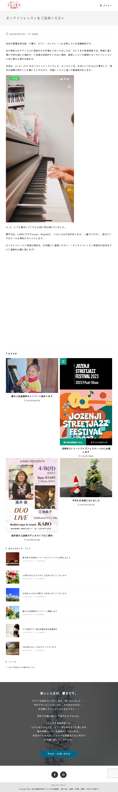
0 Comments (40, 561)
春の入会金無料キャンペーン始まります (32, 396)
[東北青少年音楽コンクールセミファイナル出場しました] (12, 559)
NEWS (35, 34)
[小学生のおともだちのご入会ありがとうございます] (12, 576)
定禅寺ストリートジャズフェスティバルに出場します (86, 450)
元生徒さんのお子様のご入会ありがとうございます (44, 593)
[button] (59, 753)
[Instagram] (63, 774)
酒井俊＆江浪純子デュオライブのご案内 (32, 535)
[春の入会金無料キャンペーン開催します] (12, 612)
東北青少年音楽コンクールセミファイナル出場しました (46, 557)
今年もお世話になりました (86, 500)
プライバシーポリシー (59, 785)
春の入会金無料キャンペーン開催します (39, 611)
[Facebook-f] (54, 774)
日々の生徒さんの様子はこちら (22, 667)
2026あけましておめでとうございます (39, 647)
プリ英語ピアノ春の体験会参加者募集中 (39, 629)
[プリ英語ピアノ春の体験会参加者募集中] (12, 630)
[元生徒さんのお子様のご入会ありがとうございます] (12, 594)
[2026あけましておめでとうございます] (12, 648)
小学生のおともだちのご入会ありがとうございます (44, 575)
